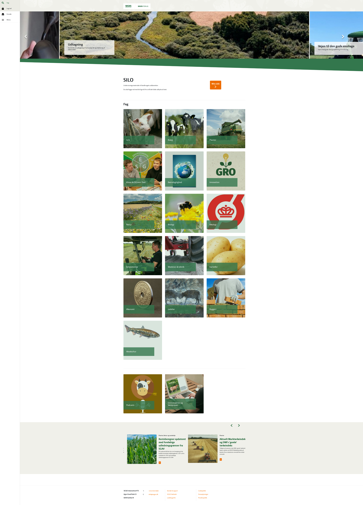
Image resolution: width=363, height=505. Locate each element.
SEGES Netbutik (172, 494)
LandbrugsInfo (171, 498)
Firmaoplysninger (203, 494)
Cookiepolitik (202, 491)
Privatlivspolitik (202, 498)
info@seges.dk (153, 494)
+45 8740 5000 (154, 491)
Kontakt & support (172, 491)
